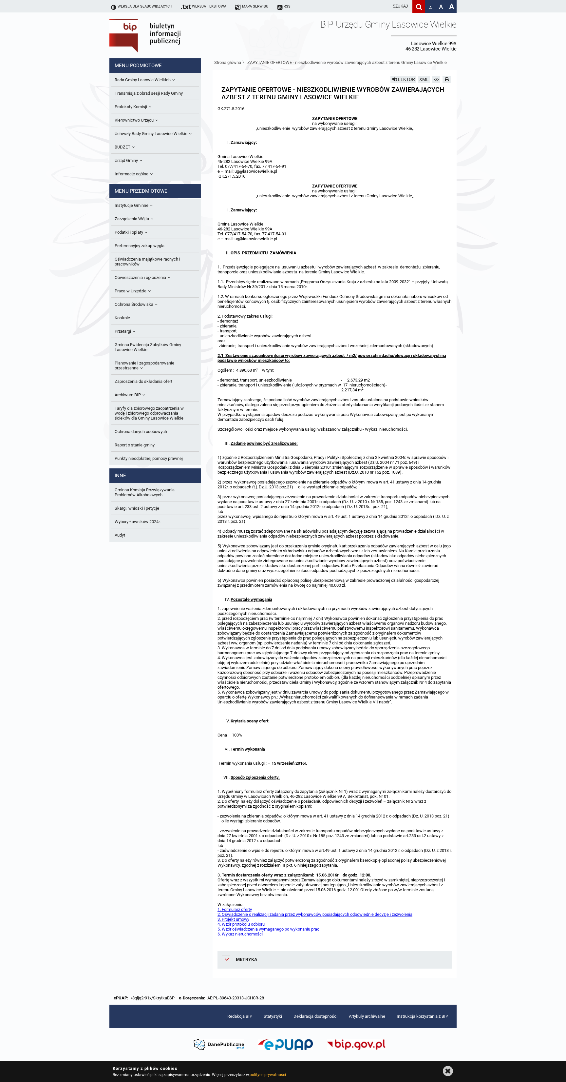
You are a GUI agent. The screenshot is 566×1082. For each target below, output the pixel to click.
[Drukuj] (447, 79)
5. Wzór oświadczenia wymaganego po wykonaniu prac (268, 929)
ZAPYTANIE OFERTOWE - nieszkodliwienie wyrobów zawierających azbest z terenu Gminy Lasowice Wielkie (347, 62)
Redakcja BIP (239, 1016)
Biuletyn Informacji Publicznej (163, 35)
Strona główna (227, 62)
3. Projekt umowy (233, 919)
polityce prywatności (268, 1074)
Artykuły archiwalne (367, 1016)
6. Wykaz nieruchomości (240, 934)
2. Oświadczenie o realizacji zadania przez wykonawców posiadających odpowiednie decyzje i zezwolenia (314, 914)
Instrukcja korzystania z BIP (422, 1016)
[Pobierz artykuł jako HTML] (436, 79)
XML (424, 79)
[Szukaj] (418, 6)
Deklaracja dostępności (315, 1016)
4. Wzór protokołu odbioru (241, 924)
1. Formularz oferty (234, 909)
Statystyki (273, 1016)
